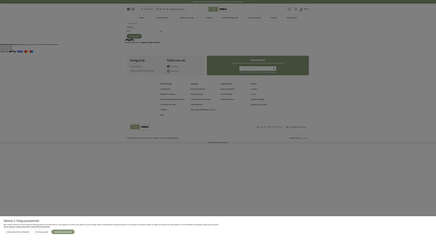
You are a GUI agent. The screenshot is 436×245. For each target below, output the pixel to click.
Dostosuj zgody (41, 232)
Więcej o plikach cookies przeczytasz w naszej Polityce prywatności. (27, 227)
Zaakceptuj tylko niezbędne (17, 232)
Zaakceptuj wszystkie (63, 232)
